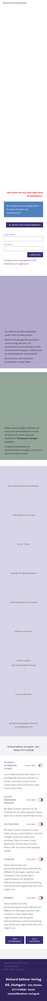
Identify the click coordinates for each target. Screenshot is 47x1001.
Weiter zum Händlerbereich (26, 225)
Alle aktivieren (34, 940)
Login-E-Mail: (10, 234)
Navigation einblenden (15, 3)
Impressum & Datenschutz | (16, 963)
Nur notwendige (14, 940)
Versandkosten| (11, 966)
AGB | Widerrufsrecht (14, 969)
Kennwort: (8, 244)
